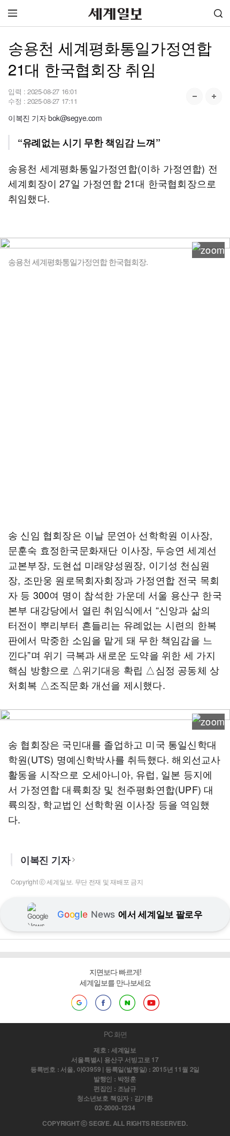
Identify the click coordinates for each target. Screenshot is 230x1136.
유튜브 (151, 1003)
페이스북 (103, 1003)
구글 (79, 1003)
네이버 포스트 (127, 1003)
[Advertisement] (115, 397)
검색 (218, 13)
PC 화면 (115, 1034)
